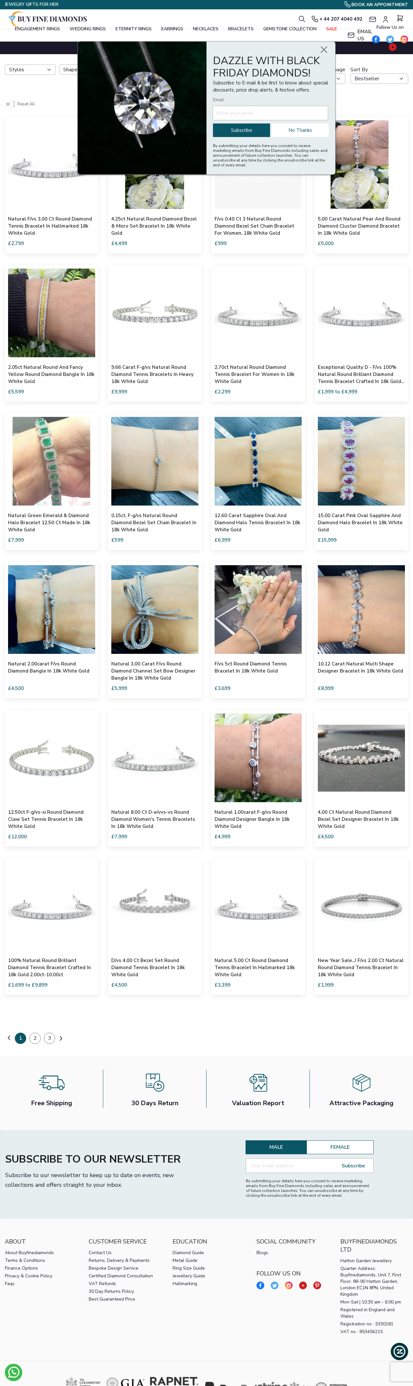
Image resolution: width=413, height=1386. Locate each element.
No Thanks (300, 130)
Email (218, 100)
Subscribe (241, 130)
